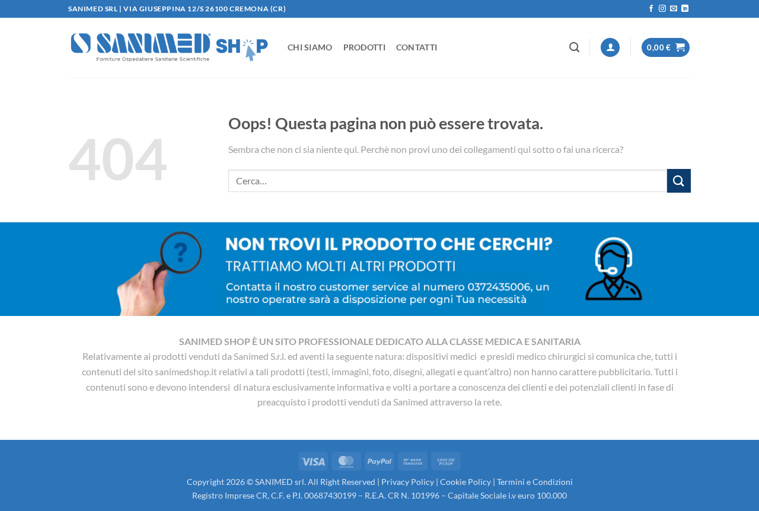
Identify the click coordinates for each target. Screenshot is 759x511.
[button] (610, 48)
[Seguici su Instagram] (662, 9)
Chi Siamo (310, 47)
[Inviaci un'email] (673, 9)
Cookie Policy (465, 482)
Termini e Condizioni (535, 482)
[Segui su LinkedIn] (684, 9)
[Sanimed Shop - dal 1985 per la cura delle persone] (169, 47)
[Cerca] (574, 48)
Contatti (416, 47)
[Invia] (679, 180)
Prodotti (364, 47)
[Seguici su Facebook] (651, 9)
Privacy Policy (407, 482)
